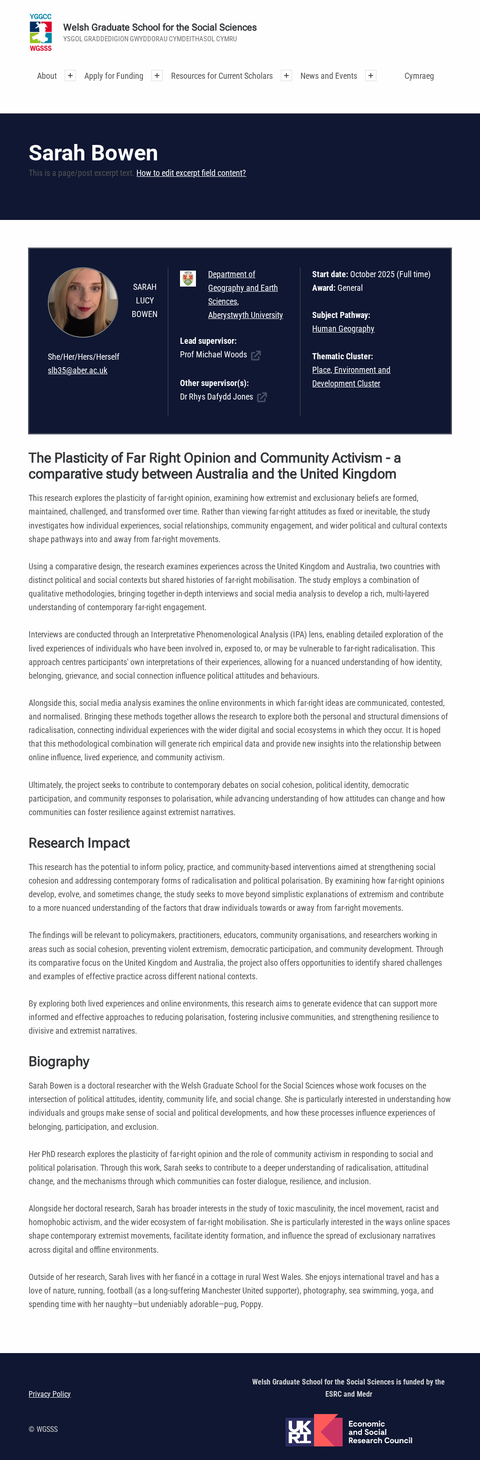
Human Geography (343, 328)
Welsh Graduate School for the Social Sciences (160, 27)
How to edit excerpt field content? (191, 173)
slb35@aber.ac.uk (77, 370)
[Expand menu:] (70, 75)
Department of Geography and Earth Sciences (243, 287)
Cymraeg (419, 76)
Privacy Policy (50, 1394)
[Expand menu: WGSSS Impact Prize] (370, 75)
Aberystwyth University (245, 315)
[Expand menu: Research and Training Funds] (286, 75)
